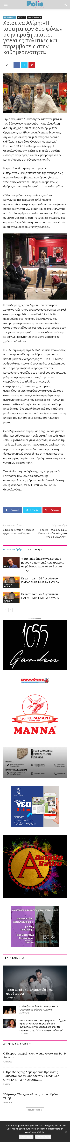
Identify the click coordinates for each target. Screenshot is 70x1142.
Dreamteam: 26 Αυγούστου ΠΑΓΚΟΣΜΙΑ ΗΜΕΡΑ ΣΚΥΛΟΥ (40, 580)
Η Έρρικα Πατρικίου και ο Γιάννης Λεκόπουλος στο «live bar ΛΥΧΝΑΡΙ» (52, 533)
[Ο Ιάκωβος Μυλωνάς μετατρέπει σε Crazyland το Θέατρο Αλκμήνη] (9, 1010)
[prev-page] (5, 610)
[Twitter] (24, 65)
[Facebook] (17, 65)
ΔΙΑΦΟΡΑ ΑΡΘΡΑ (34, 17)
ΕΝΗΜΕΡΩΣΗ (9, 17)
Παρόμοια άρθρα (13, 549)
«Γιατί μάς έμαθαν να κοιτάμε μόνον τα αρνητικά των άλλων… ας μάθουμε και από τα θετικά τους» (42, 564)
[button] (5, 4)
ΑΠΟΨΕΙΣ (21, 17)
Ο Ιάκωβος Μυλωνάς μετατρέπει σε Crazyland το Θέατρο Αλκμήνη (39, 1008)
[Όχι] (66, 1131)
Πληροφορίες (43, 1136)
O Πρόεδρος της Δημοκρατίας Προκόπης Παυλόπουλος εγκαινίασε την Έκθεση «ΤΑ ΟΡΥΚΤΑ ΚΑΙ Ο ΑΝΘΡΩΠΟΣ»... (31, 1076)
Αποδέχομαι (26, 1136)
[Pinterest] (31, 65)
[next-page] (10, 610)
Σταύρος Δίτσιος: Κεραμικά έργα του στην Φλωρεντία (18, 531)
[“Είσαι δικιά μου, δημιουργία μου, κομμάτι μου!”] (35, 983)
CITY (6, 566)
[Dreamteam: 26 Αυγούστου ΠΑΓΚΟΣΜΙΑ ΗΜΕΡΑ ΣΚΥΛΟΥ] (11, 582)
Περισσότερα (34, 549)
